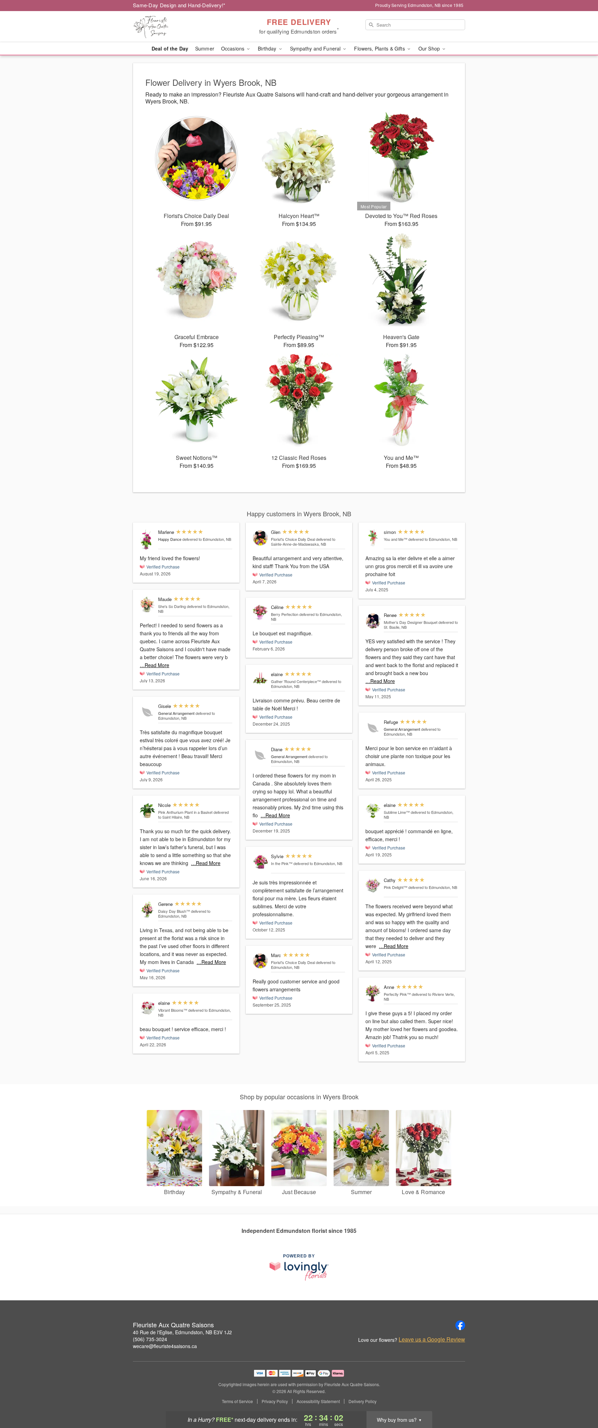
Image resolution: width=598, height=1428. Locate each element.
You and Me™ (395, 539)
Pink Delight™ (395, 887)
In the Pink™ (281, 863)
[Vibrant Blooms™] (147, 1008)
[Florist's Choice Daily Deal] (260, 537)
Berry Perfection (284, 614)
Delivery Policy (362, 1401)
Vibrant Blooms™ (172, 1010)
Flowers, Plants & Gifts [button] (380, 48)
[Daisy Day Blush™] (147, 909)
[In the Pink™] (260, 862)
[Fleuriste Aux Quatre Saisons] (183, 26)
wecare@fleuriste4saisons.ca (165, 1346)
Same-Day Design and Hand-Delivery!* (179, 5)
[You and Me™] (373, 537)
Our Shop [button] (429, 48)
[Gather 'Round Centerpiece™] (260, 678)
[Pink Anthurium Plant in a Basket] (147, 810)
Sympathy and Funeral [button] (316, 48)
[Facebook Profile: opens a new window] (460, 1325)
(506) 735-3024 (150, 1339)
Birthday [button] (268, 48)
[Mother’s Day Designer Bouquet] (373, 620)
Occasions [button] (233, 48)
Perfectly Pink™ (397, 994)
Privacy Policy (275, 1401)
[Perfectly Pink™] (373, 993)
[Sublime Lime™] (373, 810)
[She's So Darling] (147, 605)
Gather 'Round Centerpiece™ (296, 681)
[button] (580, 1398)
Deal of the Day (170, 48)
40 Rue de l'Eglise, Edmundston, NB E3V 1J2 (182, 1332)
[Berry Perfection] (260, 612)
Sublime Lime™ (397, 812)
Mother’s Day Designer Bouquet (410, 622)
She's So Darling (172, 606)
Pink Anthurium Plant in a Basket (185, 812)
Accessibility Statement (318, 1401)
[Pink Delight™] (373, 885)
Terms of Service (237, 1401)
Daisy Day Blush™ (174, 911)
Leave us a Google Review (432, 1339)
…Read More (154, 665)
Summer (204, 48)
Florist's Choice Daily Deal (293, 539)
